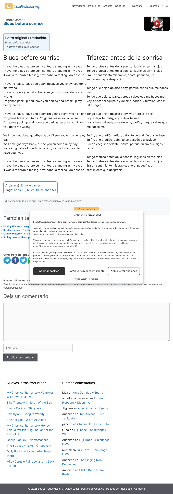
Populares (94, 5)
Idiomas (154, 5)
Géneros (120, 5)
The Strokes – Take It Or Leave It (29, 445)
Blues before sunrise (18, 42)
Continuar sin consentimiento (86, 271)
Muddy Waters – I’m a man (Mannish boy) (27, 233)
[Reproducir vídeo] (157, 24)
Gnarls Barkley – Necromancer (27, 440)
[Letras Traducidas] (22, 5)
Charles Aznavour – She (93, 424)
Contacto (139, 488)
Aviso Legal (72, 488)
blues (30, 190)
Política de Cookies (92, 488)
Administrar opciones (124, 271)
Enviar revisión (86, 209)
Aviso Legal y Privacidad (86, 279)
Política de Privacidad (119, 488)
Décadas (137, 5)
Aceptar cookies (49, 271)
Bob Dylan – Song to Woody (25, 414)
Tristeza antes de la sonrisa (22, 47)
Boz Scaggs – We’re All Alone (26, 419)
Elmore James (31, 185)
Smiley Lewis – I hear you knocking (23, 237)
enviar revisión (115, 284)
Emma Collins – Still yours (24, 408)
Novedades (78, 5)
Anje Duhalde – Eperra (88, 392)
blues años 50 (46, 190)
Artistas (107, 5)
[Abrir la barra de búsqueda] (167, 6)
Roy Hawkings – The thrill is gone (22, 230)
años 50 (19, 190)
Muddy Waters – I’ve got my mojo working (27, 226)
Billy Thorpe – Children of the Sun (29, 402)
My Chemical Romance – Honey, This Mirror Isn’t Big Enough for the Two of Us (30, 430)
